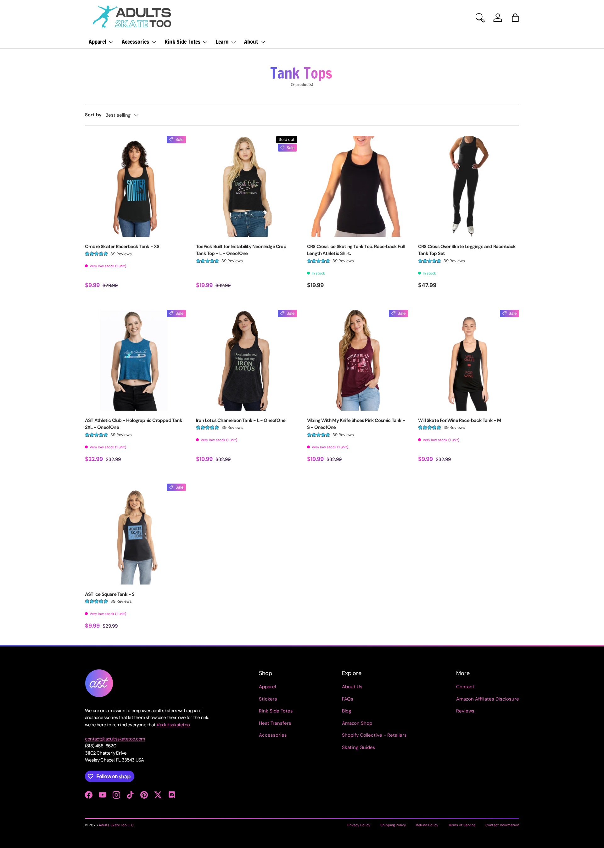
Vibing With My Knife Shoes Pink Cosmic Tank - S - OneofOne (356, 424)
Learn (222, 41)
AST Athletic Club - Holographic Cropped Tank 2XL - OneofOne (133, 424)
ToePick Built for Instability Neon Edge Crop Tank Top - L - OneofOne (241, 250)
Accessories (135, 41)
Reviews (465, 711)
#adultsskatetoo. (173, 725)
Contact (465, 687)
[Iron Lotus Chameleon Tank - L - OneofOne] (246, 360)
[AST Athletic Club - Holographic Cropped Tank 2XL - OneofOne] (135, 360)
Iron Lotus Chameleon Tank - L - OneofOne (240, 420)
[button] (515, 18)
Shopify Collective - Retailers (374, 735)
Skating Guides (358, 747)
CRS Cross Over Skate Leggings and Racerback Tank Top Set (467, 250)
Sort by (93, 115)
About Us (352, 687)
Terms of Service (461, 825)
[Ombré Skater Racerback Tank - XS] (135, 186)
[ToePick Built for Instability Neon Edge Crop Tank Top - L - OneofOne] (246, 186)
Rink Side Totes (182, 41)
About (251, 41)
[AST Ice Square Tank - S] (135, 534)
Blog (346, 711)
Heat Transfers (275, 723)
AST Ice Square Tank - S (110, 594)
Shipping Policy (393, 825)
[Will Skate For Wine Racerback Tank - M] (468, 360)
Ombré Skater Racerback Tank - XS (122, 246)
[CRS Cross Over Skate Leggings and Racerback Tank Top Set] (468, 186)
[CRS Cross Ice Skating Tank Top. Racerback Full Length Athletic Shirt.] (357, 186)
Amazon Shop (357, 723)
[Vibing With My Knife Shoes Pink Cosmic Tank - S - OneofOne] (357, 360)
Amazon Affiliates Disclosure (487, 699)
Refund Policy (427, 825)
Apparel (97, 41)
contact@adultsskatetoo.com (115, 739)
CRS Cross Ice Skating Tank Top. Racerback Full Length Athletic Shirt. (356, 250)
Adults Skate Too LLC (116, 825)
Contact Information (502, 825)
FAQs (347, 699)
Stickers (268, 699)
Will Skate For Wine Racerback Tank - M (459, 420)
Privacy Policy (358, 825)
